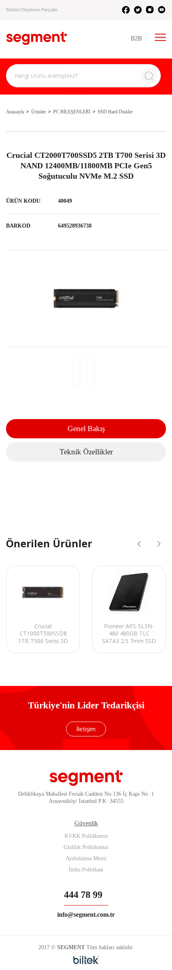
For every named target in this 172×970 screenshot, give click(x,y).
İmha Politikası (86, 870)
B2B (136, 38)
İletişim (86, 729)
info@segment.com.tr (86, 914)
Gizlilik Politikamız (86, 847)
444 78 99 (83, 894)
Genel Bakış (86, 428)
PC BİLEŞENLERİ (71, 112)
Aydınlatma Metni (86, 858)
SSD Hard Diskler (115, 112)
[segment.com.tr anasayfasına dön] (36, 38)
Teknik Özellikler (86, 452)
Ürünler (38, 112)
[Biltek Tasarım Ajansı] (86, 960)
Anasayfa (15, 112)
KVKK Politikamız (86, 836)
